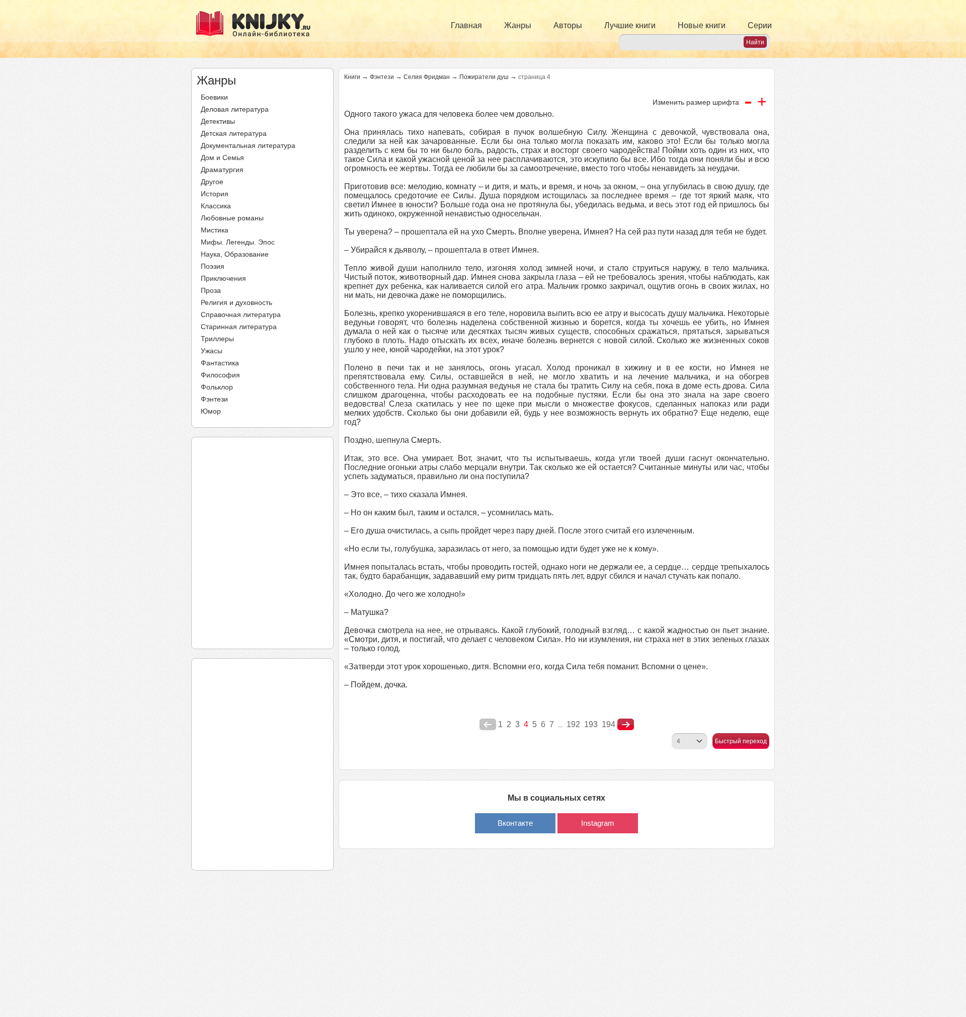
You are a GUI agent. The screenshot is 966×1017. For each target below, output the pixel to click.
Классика (216, 206)
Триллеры (217, 339)
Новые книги (702, 25)
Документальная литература (248, 145)
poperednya (487, 725)
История (214, 194)
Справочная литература (241, 314)
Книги (352, 77)
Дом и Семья (222, 157)
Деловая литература (235, 109)
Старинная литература (239, 327)
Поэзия (212, 266)
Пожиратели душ (484, 77)
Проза (211, 290)
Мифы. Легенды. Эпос (238, 242)
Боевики (214, 97)
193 (591, 724)
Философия (220, 375)
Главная (466, 25)
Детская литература (234, 133)
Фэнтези (214, 399)
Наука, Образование (235, 254)
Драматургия (222, 170)
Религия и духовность (236, 302)
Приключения (223, 278)
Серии (760, 25)
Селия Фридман (427, 77)
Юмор (211, 411)
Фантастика (220, 363)
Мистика (214, 230)
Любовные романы (232, 218)
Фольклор (217, 387)
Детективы (218, 121)
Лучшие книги (630, 25)
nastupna (625, 725)
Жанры (517, 25)
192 (573, 724)
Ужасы (211, 351)
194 (608, 724)
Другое (212, 182)
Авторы (567, 25)
